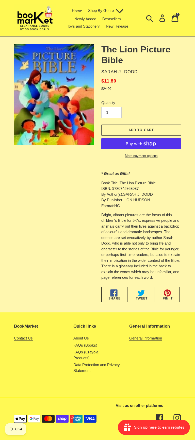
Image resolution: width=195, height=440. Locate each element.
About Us (81, 338)
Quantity (108, 103)
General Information (145, 338)
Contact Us (23, 338)
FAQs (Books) (85, 345)
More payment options (141, 156)
